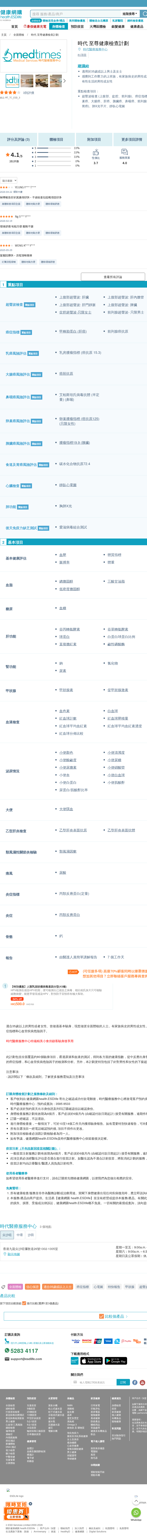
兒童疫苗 (31, 1405)
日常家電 (95, 1405)
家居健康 (116, 1411)
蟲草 (69, 1414)
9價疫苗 (31, 1408)
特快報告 (114, 1286)
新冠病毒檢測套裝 (15, 1418)
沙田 (31, 1235)
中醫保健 (10, 1456)
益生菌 (70, 1411)
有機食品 (116, 1418)
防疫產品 (95, 1421)
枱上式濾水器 (55, 1408)
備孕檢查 (10, 1430)
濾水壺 (51, 1418)
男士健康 (10, 1421)
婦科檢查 (10, 1408)
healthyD (65, 1531)
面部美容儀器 (98, 1448)
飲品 (93, 1434)
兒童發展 (10, 1459)
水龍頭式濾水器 (56, 1414)
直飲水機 (52, 1405)
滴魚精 (70, 1421)
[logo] (11, 21)
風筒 (93, 1454)
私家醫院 (117, 20)
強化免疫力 (73, 1432)
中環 (20, 1235)
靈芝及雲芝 (73, 1418)
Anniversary (40, 1531)
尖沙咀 (7, 1235)
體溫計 (30, 1454)
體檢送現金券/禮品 (54, 20)
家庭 (53, 1531)
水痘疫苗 (31, 1427)
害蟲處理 (95, 1427)
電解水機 (52, 1430)
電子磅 (30, 1457)
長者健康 (95, 1418)
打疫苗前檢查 (13, 1411)
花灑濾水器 (54, 1424)
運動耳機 (95, 1474)
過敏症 (9, 1434)
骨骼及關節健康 (75, 1448)
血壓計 (30, 1448)
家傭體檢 (10, 1443)
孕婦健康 (71, 1458)
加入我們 (79, 1528)
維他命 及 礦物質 (75, 1427)
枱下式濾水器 (55, 1411)
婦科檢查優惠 (135, 20)
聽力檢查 (10, 1453)
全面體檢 (15, 1286)
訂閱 (123, 1382)
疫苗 (114, 1408)
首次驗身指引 (119, 1435)
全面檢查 (10, 1405)
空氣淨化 (95, 1408)
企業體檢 (10, 1462)
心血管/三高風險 (14, 1424)
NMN (70, 1405)
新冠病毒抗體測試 (15, 1414)
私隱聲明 (109, 1528)
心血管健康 (73, 1445)
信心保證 (32, 1286)
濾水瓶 (51, 1421)
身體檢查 (116, 1405)
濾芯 (50, 1427)
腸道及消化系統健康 (77, 1436)
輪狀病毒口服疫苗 (36, 1430)
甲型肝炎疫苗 (34, 1418)
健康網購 (79, 1531)
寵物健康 (95, 1414)
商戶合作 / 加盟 (48, 1528)
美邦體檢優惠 (77, 20)
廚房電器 (95, 1411)
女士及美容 (73, 1439)
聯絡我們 (65, 1528)
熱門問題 (116, 1438)
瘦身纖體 (71, 1442)
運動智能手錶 (98, 1471)
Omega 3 (72, 1424)
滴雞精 (70, 1408)
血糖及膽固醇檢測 (36, 1451)
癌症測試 (10, 1440)
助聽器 (30, 1461)
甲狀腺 (129, 1286)
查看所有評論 (113, 277)
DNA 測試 (11, 1446)
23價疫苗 (32, 1411)
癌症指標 (83, 1286)
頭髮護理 (71, 1455)
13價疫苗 (32, 1414)
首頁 (14, 26)
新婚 (26, 1531)
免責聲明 (124, 1528)
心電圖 (98, 1286)
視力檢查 (10, 1450)
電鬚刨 (94, 1451)
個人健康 (116, 1414)
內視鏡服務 (11, 1437)
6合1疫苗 (32, 1424)
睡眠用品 (95, 1424)
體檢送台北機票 (98, 20)
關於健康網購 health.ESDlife (20, 1528)
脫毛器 (94, 1457)
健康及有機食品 (99, 1430)
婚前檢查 (10, 1427)
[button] (64, 81)
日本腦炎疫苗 (34, 1434)
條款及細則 (94, 1528)
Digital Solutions (97, 1531)
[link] (15, 1495)
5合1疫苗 (32, 1421)
